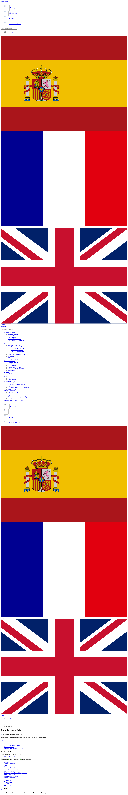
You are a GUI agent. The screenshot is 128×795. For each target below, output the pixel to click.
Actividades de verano (14, 345)
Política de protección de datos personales (15, 773)
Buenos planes (12, 389)
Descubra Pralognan (9, 332)
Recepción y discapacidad (11, 767)
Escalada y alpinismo (17, 350)
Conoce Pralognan (13, 342)
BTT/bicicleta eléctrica (17, 351)
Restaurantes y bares (13, 394)
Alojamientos (11, 383)
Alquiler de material (13, 386)
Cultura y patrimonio (13, 357)
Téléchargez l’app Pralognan (12, 745)
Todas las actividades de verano (19, 346)
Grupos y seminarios (9, 763)
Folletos (10, 398)
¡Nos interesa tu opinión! (11, 769)
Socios (6, 765)
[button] (64, 83)
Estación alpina (12, 335)
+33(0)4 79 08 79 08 (9, 756)
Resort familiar (12, 337)
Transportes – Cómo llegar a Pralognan (18, 387)
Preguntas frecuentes (9, 777)
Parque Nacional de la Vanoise (16, 340)
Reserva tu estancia (9, 381)
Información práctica (9, 390)
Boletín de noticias (9, 747)
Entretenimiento (12, 375)
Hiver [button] (2, 326)
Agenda (6, 372)
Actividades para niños (14, 353)
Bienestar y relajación (14, 356)
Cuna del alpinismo (13, 334)
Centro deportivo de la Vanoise (16, 354)
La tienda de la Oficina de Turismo (13, 400)
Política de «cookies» (10, 774)
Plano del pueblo (12, 395)
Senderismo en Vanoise (17, 348)
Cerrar (2, 790)
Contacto (6, 743)
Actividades (7, 343)
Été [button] (5, 326)
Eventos (10, 373)
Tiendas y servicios (13, 392)
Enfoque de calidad (9, 771)
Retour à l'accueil (5, 741)
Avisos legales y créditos (11, 776)
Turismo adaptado (13, 359)
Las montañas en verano (14, 339)
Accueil (6, 723)
